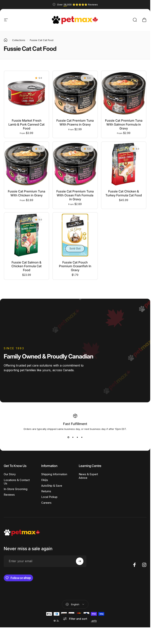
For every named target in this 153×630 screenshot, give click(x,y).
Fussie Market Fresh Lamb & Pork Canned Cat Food (26, 124)
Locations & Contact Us (17, 481)
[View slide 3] (77, 437)
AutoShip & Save (51, 485)
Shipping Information (54, 474)
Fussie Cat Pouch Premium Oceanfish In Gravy (75, 266)
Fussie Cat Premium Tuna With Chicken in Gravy (26, 193)
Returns (46, 491)
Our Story (10, 474)
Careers (46, 502)
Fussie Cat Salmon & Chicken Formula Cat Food (26, 266)
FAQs (44, 480)
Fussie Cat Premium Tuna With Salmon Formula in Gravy (123, 124)
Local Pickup (49, 497)
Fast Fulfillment (75, 424)
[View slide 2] (73, 437)
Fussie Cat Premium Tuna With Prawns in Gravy (75, 122)
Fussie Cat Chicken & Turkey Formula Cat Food (123, 193)
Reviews (9, 494)
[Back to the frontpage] (5, 40)
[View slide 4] (82, 437)
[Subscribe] (79, 561)
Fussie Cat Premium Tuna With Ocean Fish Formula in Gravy (75, 195)
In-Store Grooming (15, 489)
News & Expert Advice (88, 476)
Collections (18, 40)
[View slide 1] (68, 437)
